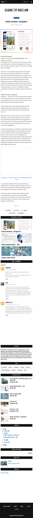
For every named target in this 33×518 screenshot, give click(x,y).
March (5, 440)
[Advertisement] (16, 487)
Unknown (8, 268)
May (5, 433)
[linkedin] (27, 2)
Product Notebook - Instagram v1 (11, 231)
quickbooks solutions (26, 313)
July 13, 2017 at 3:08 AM (11, 284)
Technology (19, 370)
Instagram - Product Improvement (11, 177)
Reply (7, 279)
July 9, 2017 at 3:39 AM (11, 269)
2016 (3, 445)
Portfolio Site (13, 401)
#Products (16, 205)
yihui (6, 283)
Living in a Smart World (8, 258)
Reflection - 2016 (14, 409)
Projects (13, 370)
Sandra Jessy (8, 302)
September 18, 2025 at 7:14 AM (13, 304)
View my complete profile (14, 463)
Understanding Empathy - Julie (10, 244)
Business (10, 367)
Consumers (16, 367)
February (6, 442)
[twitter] (24, 2)
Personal (22, 367)
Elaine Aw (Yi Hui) (4, 473)
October (6, 431)
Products (16, 17)
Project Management (5, 370)
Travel (25, 370)
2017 (3, 429)
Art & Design (4, 367)
